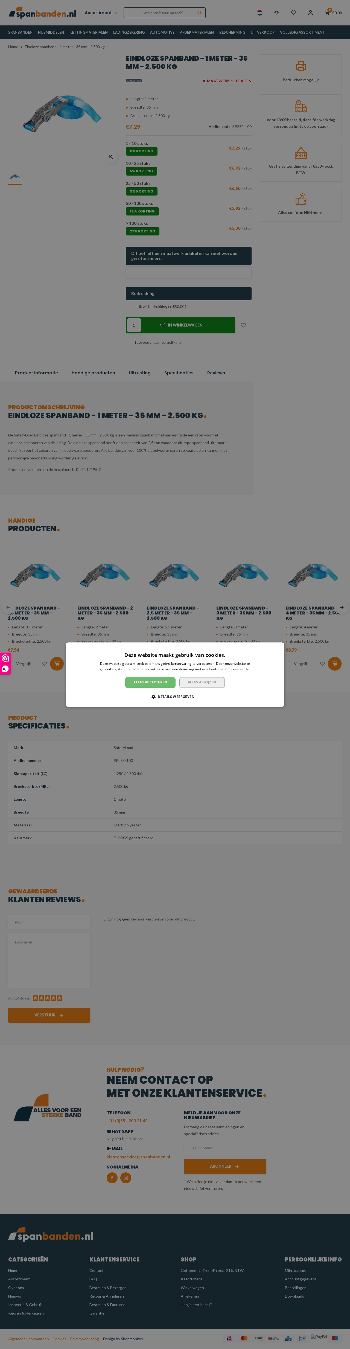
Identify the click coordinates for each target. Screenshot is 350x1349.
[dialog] (175, 674)
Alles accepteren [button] (150, 682)
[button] (175, 696)
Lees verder (240, 669)
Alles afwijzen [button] (202, 682)
